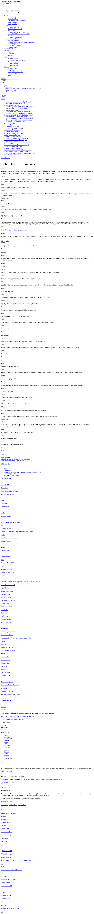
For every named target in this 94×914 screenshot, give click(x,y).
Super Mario (4, 838)
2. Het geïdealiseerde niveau (12, 136)
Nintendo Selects (6, 541)
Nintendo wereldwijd (7, 635)
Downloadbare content (7, 494)
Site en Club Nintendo (7, 572)
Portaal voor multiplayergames (9, 538)
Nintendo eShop (5, 663)
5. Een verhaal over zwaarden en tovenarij (16, 151)
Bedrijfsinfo (4, 628)
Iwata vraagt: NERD (7, 647)
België (6, 735)
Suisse (6, 753)
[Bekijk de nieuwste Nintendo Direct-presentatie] (15, 459)
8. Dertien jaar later (10, 123)
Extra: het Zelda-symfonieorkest (13, 155)
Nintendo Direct (5, 660)
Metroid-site (4, 610)
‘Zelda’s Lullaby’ (27, 179)
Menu (2, 98)
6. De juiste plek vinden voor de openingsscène (18, 120)
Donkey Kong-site (6, 603)
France (6, 742)
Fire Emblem (4, 825)
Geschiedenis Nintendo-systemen (11, 522)
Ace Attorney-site (6, 622)
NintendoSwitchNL (6, 886)
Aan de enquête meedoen (18, 805)
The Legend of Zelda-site (8, 600)
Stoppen (3, 771)
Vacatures (3, 641)
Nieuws (3, 547)
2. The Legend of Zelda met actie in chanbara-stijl (18, 113)
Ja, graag (11, 782)
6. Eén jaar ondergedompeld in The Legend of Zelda (19, 153)
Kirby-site (4, 613)
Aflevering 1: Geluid (10, 90)
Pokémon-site (5, 616)
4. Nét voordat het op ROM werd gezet (15, 140)
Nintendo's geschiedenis (8, 632)
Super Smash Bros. (6, 832)
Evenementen (5, 550)
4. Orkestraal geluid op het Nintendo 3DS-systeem (19, 107)
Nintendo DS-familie (7, 528)
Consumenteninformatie (8, 650)
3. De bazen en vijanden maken (13, 128)
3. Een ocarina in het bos (11, 105)
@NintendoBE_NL (6, 851)
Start (5, 85)
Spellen (3, 535)
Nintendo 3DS (5, 485)
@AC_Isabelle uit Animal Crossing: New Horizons (16, 860)
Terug (2, 454)
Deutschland (8, 739)
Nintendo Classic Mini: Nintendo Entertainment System (17, 531)
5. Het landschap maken (11, 131)
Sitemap (3, 707)
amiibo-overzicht (5, 516)
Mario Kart (4, 841)
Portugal (6, 750)
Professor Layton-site (7, 607)
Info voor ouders (5, 672)
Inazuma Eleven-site (6, 619)
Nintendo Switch (6, 478)
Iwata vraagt (8, 87)
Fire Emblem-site (6, 594)
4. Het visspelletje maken (11, 130)
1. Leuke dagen (8, 125)
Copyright (4, 688)
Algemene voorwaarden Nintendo (10, 694)
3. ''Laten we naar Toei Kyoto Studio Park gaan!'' (18, 115)
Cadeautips (4, 666)
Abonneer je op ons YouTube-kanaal (11, 870)
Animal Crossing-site (7, 591)
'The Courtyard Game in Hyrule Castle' (15, 230)
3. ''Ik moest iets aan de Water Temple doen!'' (17, 138)
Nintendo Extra (5, 675)
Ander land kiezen (8, 716)
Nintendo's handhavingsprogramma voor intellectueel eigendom (20, 582)
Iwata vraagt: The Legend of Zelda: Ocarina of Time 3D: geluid (22, 88)
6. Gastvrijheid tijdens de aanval (13, 133)
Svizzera (6, 755)
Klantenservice (5, 556)
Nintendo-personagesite (8, 585)
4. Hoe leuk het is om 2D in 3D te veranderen (17, 150)
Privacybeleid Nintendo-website (10, 685)
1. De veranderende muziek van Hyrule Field (17, 102)
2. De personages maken (11, 126)
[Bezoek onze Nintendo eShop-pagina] (12, 460)
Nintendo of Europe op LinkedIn (10, 908)
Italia (5, 743)
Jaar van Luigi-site (6, 597)
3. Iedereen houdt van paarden (13, 148)
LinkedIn (3, 644)
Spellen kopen (5, 506)
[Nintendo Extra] (6, 464)
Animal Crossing (6, 835)
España (6, 740)
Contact (3, 575)
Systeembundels (5, 503)
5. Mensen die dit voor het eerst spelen (15, 108)
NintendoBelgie (5, 882)
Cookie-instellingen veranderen (25, 716)
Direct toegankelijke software (9, 491)
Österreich (7, 747)
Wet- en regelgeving (7, 682)
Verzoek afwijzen (6, 805)
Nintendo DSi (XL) (6, 569)
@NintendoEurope (6, 854)
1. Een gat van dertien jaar (12, 135)
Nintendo (3, 816)
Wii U (2, 500)
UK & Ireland (8, 757)
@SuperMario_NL (6, 857)
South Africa (8, 758)
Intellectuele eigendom (7, 691)
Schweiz (6, 752)
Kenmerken (4, 488)
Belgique (7, 737)
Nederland (7, 745)
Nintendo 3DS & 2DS (7, 563)
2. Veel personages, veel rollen (13, 146)
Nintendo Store (5, 657)
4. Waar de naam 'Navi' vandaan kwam (15, 116)
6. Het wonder (8, 143)
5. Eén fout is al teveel (10, 141)
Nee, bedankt (5, 782)
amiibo (3, 513)
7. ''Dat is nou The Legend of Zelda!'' (15, 121)
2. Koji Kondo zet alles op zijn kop (14, 103)
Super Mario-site (5, 588)
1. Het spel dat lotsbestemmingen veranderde (17, 111)
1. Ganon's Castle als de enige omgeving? (16, 145)
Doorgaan (9, 771)
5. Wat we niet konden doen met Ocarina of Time (18, 118)
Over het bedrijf (6, 700)
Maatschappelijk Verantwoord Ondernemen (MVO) (16, 638)
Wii (2, 525)
